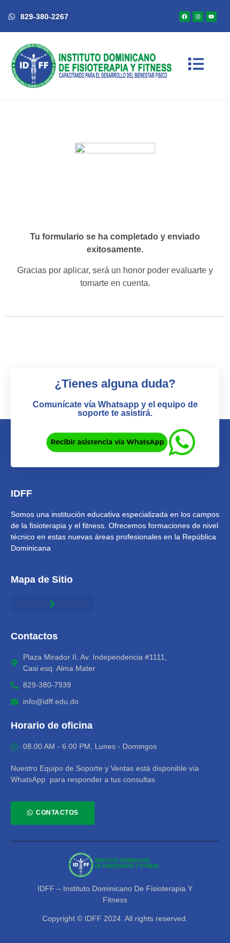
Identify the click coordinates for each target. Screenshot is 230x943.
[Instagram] (198, 16)
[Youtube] (211, 16)
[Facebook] (184, 16)
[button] (52, 604)
